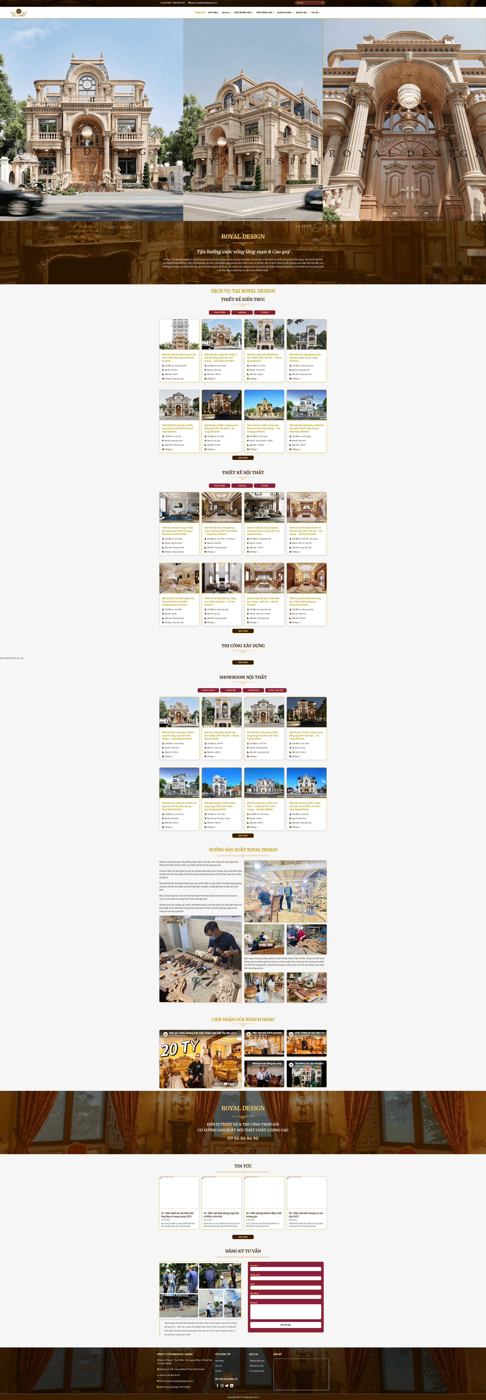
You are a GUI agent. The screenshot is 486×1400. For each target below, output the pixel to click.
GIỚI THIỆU (212, 13)
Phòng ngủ (253, 690)
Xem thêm (243, 458)
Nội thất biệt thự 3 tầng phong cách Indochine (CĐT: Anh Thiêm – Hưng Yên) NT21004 (221, 530)
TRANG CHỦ (200, 13)
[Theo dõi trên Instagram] (222, 1386)
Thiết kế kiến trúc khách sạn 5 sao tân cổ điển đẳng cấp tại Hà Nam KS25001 (179, 357)
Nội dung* (253, 1303)
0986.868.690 (179, 3)
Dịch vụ (225, 13)
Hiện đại (242, 312)
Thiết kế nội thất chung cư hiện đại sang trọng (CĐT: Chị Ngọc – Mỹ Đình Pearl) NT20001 (178, 530)
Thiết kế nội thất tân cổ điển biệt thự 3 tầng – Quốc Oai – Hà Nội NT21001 (263, 601)
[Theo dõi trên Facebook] (217, 1386)
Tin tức (314, 13)
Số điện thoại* (255, 1275)
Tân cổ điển (219, 312)
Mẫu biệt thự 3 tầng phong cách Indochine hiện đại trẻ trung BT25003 (305, 357)
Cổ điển (264, 312)
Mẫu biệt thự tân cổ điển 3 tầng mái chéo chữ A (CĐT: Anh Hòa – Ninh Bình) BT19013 (305, 806)
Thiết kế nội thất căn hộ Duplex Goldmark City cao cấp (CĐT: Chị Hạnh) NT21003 (263, 530)
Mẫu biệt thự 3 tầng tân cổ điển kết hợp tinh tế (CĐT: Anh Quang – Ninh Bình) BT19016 (306, 428)
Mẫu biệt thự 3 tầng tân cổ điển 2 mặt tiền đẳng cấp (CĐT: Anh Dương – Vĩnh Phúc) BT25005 (220, 357)
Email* (252, 1284)
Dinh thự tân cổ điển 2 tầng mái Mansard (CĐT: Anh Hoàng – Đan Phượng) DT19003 (263, 428)
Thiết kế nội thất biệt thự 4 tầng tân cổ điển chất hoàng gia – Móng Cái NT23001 (305, 601)
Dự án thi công (284, 13)
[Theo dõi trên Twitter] (227, 1386)
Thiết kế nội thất (264, 13)
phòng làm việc (276, 690)
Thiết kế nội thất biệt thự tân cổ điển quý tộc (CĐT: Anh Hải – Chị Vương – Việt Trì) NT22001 (305, 530)
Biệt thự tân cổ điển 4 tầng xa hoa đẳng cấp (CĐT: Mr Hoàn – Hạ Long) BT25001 (221, 428)
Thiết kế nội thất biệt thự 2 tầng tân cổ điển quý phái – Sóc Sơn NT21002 (220, 601)
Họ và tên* (254, 1266)
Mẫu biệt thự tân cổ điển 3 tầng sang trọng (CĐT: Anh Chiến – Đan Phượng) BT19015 (219, 806)
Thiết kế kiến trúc (242, 13)
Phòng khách (208, 690)
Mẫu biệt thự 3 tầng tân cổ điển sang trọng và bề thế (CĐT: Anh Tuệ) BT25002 (177, 428)
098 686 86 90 (173, 1375)
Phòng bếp (231, 690)
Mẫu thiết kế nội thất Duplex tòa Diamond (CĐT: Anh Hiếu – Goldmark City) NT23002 (178, 601)
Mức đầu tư (254, 1293)
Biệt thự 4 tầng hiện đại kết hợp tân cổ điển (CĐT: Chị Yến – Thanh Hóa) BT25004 (264, 357)
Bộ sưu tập (301, 13)
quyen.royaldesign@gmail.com (204, 3)
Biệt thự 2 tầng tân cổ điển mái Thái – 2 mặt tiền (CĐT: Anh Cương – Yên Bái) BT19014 (262, 806)
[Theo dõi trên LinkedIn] (231, 1386)
